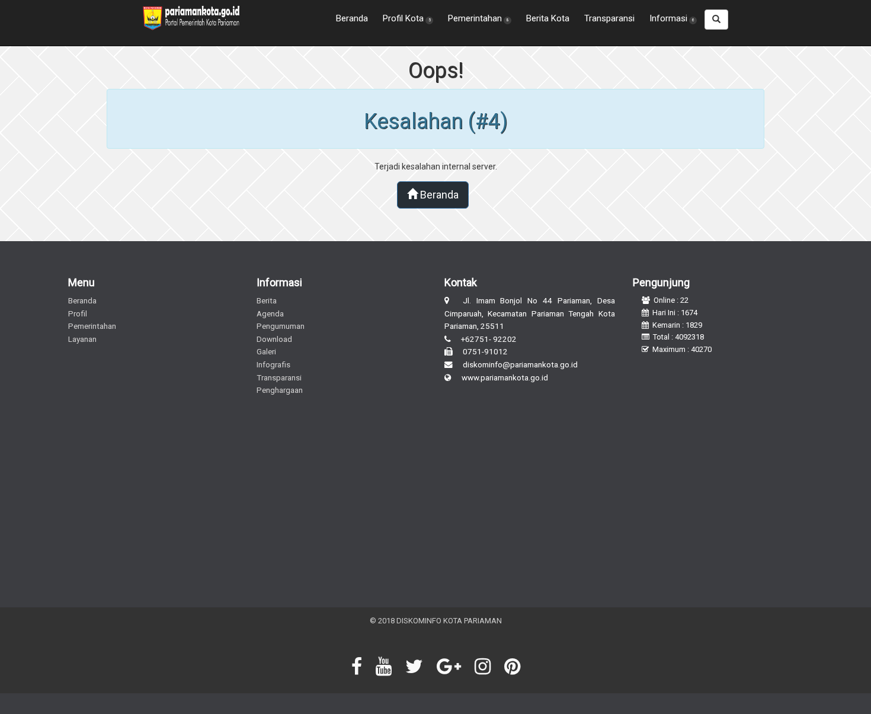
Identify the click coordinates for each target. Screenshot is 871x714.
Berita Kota (547, 18)
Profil (77, 313)
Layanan (82, 339)
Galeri (266, 351)
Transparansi (609, 18)
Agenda (270, 313)
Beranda (352, 18)
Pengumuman (281, 326)
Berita (267, 300)
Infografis (273, 364)
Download (274, 339)
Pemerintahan (92, 326)
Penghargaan (280, 390)
